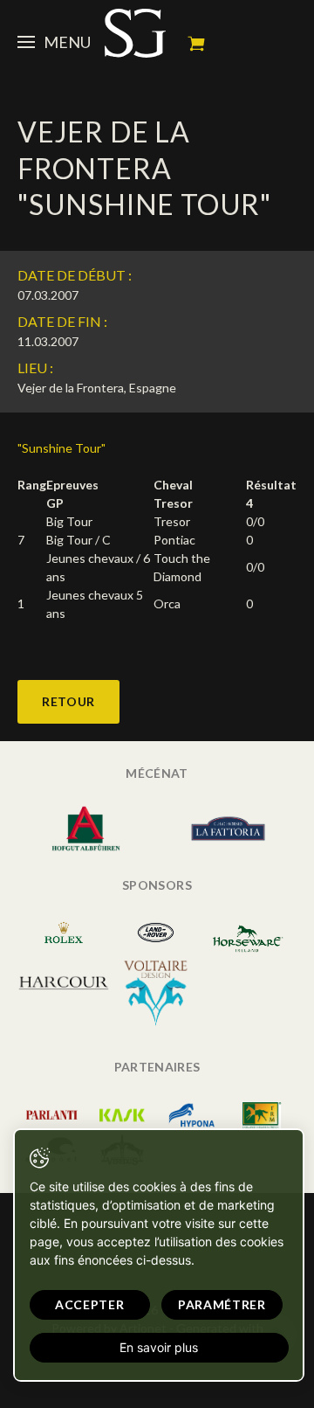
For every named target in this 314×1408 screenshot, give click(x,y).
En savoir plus (158, 1347)
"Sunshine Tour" (61, 447)
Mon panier (196, 43)
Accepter (90, 1304)
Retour (68, 701)
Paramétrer (222, 1304)
